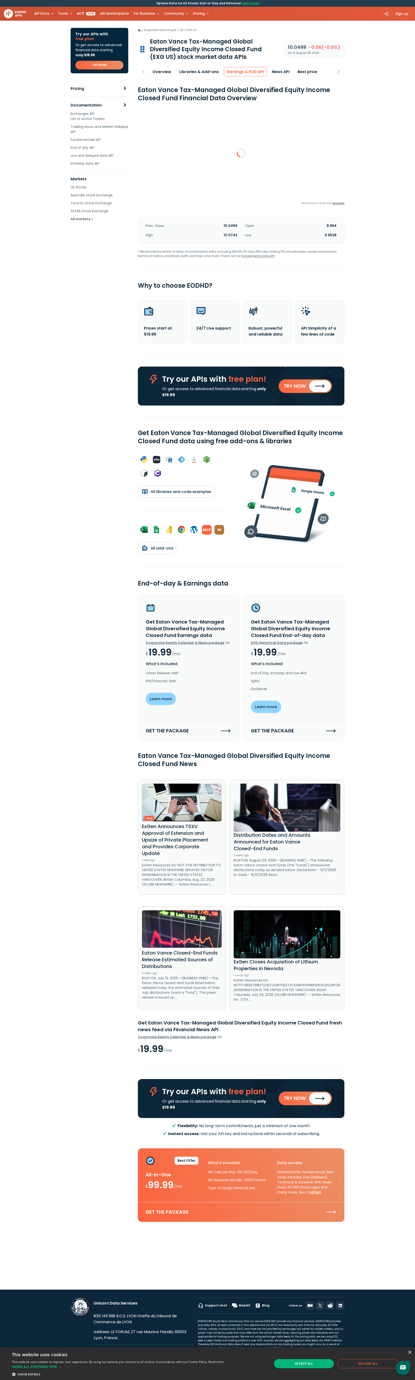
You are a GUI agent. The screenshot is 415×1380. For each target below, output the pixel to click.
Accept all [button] (304, 1363)
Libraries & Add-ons (199, 72)
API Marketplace (114, 13)
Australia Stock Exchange (92, 195)
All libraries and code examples (180, 491)
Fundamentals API (86, 139)
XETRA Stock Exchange (89, 211)
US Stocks (79, 187)
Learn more (250, 3)
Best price (307, 72)
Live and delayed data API (92, 155)
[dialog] (207, 1363)
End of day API (82, 147)
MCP (85, 13)
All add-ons (161, 548)
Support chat (216, 1305)
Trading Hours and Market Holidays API (99, 129)
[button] (118, 1366)
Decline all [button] (368, 1363)
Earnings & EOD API (245, 72)
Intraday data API (85, 163)
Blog (265, 1305)
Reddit (244, 1305)
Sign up (402, 13)
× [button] (409, 1352)
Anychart (338, 203)
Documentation (86, 105)
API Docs (41, 13)
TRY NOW (99, 65)
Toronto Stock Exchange (91, 203)
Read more (216, 1362)
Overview (162, 72)
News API (280, 72)
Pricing (77, 88)
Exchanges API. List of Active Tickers (88, 116)
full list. (315, 1192)
